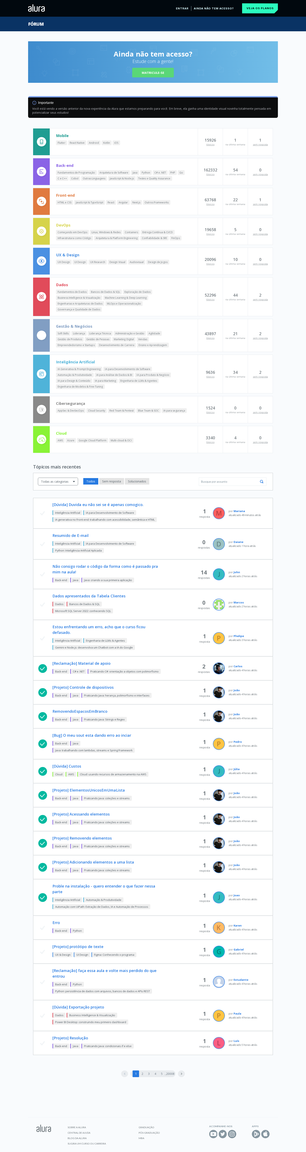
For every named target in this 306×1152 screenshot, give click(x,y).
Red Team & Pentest (121, 410)
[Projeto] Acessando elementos (81, 814)
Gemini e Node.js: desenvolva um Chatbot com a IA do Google (94, 647)
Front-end (65, 195)
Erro (56, 922)
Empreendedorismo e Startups (76, 345)
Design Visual (117, 262)
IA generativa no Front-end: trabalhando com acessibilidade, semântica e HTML (105, 519)
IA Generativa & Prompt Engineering (79, 369)
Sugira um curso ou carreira (87, 1143)
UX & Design (67, 254)
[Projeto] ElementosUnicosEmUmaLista (88, 790)
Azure (70, 440)
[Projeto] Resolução (70, 1037)
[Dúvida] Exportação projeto (78, 1007)
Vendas (142, 339)
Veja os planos (260, 8)
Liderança (79, 333)
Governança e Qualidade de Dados (79, 309)
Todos (90, 481)
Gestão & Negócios (74, 326)
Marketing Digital (124, 339)
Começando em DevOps (72, 232)
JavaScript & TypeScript (89, 202)
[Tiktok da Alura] (241, 1134)
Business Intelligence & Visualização (79, 298)
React (111, 202)
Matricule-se (153, 73)
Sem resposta (111, 481)
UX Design (64, 262)
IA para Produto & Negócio (153, 375)
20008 (170, 1074)
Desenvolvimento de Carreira (116, 345)
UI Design (80, 262)
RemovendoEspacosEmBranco (79, 711)
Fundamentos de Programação (76, 172)
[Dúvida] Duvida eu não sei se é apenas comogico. (97, 504)
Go (181, 172)
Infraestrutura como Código (74, 238)
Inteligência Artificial (75, 361)
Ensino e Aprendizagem (153, 345)
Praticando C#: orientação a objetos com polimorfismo (124, 671)
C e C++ (62, 178)
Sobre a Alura (77, 1127)
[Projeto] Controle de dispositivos (83, 687)
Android (94, 143)
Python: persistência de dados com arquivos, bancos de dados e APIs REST (102, 991)
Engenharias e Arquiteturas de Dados (80, 303)
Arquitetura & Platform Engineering (117, 238)
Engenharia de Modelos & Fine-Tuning (80, 386)
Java (135, 172)
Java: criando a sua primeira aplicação (108, 580)
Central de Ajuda (79, 1132)
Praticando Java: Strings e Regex (104, 719)
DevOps (63, 225)
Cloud (61, 433)
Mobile (62, 135)
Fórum (36, 24)
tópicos (210, 144)
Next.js (136, 202)
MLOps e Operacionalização (124, 303)
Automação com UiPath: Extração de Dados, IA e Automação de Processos (101, 907)
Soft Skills (63, 333)
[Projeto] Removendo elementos (82, 838)
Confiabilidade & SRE (154, 238)
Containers (131, 232)
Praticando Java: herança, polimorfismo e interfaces (116, 695)
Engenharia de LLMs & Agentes (138, 381)
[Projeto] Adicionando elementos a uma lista (93, 862)
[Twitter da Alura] (223, 1134)
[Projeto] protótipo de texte (77, 946)
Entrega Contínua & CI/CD (157, 232)
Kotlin (106, 143)
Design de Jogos (158, 262)
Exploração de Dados (137, 292)
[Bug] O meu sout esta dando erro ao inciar (91, 735)
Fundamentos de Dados (72, 292)
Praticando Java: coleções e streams (107, 798)
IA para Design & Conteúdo (74, 381)
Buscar (261, 481)
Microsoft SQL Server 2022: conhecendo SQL (83, 611)
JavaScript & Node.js (122, 178)
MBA (141, 1138)
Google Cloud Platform (92, 440)
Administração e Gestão (129, 333)
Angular (123, 202)
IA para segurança (174, 410)
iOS (116, 143)
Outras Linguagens (94, 178)
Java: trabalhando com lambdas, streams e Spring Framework (94, 750)
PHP (172, 172)
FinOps (175, 238)
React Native (77, 143)
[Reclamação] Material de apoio (81, 663)
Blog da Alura (77, 1138)
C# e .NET (160, 172)
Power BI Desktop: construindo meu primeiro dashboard (90, 1022)
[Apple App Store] (265, 1134)
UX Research (97, 262)
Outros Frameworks (157, 202)
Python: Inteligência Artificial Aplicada (78, 550)
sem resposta (260, 144)
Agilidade (154, 333)
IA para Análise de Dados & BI (114, 375)
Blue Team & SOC (148, 410)
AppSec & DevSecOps (71, 410)
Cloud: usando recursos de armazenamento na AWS (113, 774)
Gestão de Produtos (70, 339)
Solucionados (137, 481)
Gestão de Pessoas (97, 339)
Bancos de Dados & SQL (105, 292)
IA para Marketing (105, 381)
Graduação (146, 1127)
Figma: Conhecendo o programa (114, 955)
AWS (60, 440)
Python (146, 172)
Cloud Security (96, 410)
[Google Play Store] (256, 1134)
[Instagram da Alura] (232, 1134)
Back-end (64, 165)
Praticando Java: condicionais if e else (108, 1046)
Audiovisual (137, 262)
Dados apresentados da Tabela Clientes (89, 595)
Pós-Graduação (149, 1132)
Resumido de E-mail (70, 535)
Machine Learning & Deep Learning (126, 298)
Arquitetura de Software (114, 172)
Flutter (61, 143)
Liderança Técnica (100, 333)
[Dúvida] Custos (66, 766)
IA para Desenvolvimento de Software (127, 369)
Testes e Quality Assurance (154, 178)
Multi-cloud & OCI (121, 440)
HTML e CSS (64, 202)
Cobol (75, 178)
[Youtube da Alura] (213, 1134)
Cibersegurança (70, 403)
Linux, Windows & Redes (106, 232)
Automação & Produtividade (75, 375)
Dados (62, 284)
